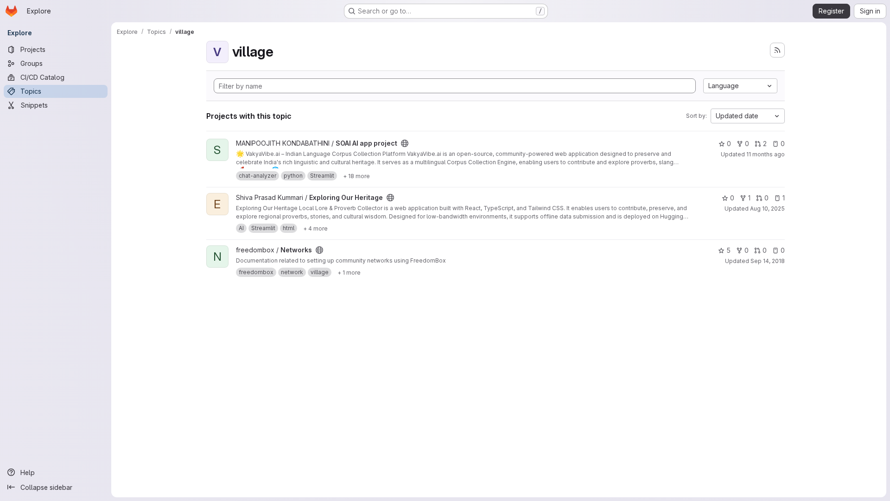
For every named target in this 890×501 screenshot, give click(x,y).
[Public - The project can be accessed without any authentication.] (404, 143)
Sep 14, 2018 (767, 260)
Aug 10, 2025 (767, 208)
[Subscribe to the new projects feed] (777, 50)
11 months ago (765, 154)
